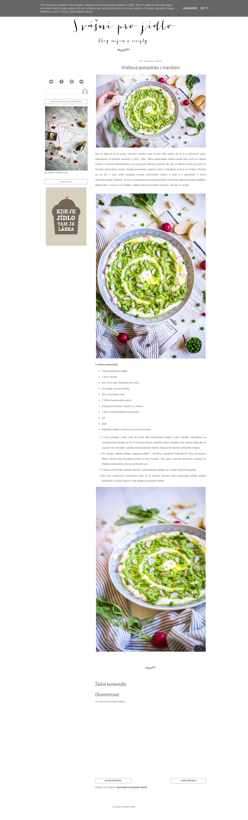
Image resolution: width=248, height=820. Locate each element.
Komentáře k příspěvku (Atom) (132, 787)
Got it (204, 8)
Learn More (190, 8)
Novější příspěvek (113, 780)
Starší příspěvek (188, 780)
